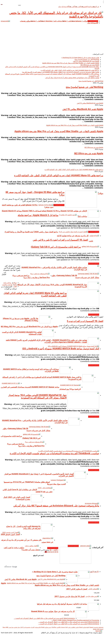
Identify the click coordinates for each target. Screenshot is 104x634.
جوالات (100, 193)
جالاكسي (59, 627)
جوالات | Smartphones (80, 21)
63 (49, 552)
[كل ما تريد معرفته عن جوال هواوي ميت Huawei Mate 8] (81, 617)
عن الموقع (96, 7)
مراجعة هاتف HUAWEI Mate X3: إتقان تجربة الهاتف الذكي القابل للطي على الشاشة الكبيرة (70, 70)
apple (87, 627)
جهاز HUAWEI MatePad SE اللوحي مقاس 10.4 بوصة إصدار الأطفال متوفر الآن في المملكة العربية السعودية (37, 396)
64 (48, 552)
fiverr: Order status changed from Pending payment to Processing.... (75, 620)
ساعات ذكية (82, 216)
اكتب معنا (78, 7)
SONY (98, 629)
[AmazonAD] (5, 21)
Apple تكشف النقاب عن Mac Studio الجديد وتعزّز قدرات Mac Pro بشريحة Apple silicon (70, 63)
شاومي (77, 627)
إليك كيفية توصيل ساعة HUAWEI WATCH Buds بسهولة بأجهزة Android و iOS (60, 348)
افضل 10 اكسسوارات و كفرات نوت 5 (85, 321)
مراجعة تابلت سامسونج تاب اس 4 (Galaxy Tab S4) (56, 247)
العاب (15, 286)
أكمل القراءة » (58, 205)
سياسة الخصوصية (87, 7)
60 (55, 552)
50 (57, 552)
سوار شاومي (17, 627)
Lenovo (63, 627)
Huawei (91, 627)
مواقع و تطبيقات (25, 21)
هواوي (84, 627)
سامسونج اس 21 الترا (25, 627)
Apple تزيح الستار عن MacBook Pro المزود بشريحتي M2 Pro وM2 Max (29, 327)
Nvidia (94, 629)
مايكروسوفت (38, 627)
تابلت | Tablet (67, 21)
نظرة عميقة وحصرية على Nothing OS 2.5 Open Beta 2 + (80, 57)
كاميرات (32, 627)
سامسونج (96, 627)
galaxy (73, 627)
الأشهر (92, 572)
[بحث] (1, 4)
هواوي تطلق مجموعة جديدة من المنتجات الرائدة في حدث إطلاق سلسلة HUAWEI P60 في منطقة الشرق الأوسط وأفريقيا (60, 72)
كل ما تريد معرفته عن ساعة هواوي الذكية (73, 236)
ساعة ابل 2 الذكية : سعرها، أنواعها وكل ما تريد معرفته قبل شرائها (62, 604)
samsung (101, 627)
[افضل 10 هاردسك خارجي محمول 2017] (92, 596)
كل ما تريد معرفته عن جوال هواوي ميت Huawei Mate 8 (53, 611)
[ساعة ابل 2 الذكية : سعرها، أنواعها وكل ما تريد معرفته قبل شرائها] (93, 610)
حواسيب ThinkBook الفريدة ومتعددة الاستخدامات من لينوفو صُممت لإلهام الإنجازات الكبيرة (54, 453)
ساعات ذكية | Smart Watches (51, 21)
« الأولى (55, 550)
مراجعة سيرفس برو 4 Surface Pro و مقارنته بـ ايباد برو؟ (31, 276)
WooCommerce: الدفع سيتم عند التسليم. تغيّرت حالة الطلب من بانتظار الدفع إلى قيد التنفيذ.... (44, 618)
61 (53, 552)
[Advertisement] (52, 38)
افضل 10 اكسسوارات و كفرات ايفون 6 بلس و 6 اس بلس (60, 240)
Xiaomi (81, 627)
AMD (7, 627)
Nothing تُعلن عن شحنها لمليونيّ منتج (87, 59)
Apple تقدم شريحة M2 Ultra (90, 65)
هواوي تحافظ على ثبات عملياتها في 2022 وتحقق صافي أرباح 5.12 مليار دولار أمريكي (72, 78)
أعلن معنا (72, 7)
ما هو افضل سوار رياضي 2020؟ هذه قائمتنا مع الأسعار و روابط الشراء (31, 232)
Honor (101, 629)
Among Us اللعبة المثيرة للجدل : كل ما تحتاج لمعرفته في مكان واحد (23, 527)
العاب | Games (35, 21)
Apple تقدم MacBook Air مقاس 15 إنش (86, 61)
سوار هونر (11, 627)
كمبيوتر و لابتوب (7, 285)
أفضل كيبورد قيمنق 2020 (10, 534)
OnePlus (54, 627)
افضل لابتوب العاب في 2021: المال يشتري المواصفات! (16, 498)
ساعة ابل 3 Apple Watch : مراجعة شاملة (38, 215)
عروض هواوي (48, 627)
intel (66, 627)
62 (51, 552)
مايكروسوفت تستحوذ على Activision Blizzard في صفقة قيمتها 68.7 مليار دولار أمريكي (56, 505)
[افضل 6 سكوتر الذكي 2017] (93, 589)
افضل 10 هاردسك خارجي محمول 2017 (70, 596)
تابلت (91, 241)
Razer (4, 627)
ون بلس (70, 627)
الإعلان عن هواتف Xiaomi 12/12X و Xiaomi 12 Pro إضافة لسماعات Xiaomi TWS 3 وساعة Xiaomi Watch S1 (44, 211)
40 (50, 550)
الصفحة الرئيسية (93, 21)
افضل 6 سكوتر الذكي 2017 (76, 589)
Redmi (42, 627)
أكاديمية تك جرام (63, 7)
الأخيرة (96, 572)
